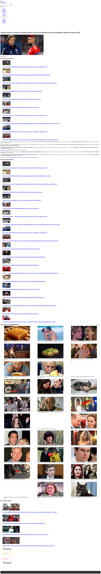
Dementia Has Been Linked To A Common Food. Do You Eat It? (49, 412)
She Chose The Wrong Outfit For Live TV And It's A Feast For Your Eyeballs (16, 359)
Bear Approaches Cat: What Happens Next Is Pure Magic (14, 479)
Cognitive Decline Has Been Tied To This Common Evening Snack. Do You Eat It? (17, 342)
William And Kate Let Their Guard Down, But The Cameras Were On (83, 428)
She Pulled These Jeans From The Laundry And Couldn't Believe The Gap (16, 395)
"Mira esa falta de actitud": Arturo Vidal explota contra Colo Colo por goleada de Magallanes (22, 157)
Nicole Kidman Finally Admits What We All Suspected (81, 341)
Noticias (4, 11)
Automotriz (4, 9)
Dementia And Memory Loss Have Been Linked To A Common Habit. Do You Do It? (50, 377)
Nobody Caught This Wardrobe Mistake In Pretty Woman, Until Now (16, 412)
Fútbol (4, 8)
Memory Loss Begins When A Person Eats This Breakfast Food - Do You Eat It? (16, 377)
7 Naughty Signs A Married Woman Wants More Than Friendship (83, 445)
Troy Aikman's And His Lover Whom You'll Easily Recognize (15, 462)
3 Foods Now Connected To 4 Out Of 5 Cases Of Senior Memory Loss (50, 358)
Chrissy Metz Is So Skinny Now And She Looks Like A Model (82, 358)
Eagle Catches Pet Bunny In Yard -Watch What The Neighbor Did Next (16, 498)
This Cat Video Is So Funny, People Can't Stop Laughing (81, 497)
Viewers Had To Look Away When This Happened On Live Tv (82, 412)
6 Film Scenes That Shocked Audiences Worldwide (47, 428)
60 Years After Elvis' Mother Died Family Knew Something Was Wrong (82, 480)
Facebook (4, 14)
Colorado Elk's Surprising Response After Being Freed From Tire (82, 376)
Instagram (4, 15)
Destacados (4, 12)
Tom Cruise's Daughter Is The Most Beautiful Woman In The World (83, 462)
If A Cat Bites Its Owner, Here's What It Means (79, 394)
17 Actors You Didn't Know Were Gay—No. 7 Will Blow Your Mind (49, 341)
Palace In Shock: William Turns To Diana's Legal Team (47, 394)
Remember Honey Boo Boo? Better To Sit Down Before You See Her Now (50, 498)
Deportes (4, 10)
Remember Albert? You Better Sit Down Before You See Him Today (50, 445)
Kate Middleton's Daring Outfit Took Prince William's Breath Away (16, 428)
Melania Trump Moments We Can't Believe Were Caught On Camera (50, 462)
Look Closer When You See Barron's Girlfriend (46, 479)
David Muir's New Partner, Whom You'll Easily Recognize (14, 445)
